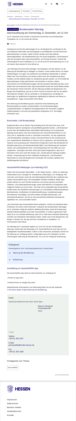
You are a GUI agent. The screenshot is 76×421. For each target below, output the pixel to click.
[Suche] (51, 3)
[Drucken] (33, 44)
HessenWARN (13, 367)
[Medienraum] (57, 3)
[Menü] (46, 3)
